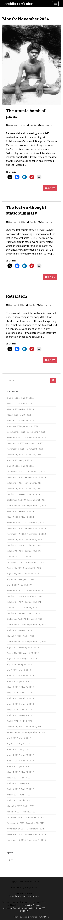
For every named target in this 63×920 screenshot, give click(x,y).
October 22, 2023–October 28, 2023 (24, 545)
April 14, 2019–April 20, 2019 (20, 698)
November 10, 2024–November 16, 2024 (26, 477)
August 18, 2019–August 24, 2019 (23, 653)
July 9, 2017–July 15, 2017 (19, 738)
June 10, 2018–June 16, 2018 (20, 704)
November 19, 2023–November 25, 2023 (26, 528)
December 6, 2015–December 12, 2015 (25, 823)
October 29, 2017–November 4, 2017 (24, 726)
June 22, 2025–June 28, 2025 (20, 466)
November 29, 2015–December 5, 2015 (25, 828)
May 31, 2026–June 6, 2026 (20, 403)
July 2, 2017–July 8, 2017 (18, 743)
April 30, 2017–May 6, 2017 (20, 783)
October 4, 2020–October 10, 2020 (23, 613)
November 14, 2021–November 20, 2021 (26, 590)
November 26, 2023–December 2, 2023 (25, 522)
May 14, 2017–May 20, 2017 (20, 772)
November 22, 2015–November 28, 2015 (26, 834)
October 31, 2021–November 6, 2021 (24, 596)
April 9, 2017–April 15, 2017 (20, 794)
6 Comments (46, 222)
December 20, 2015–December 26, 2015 (26, 817)
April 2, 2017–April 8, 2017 (19, 800)
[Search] (53, 380)
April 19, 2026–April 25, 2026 (20, 420)
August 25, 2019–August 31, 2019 (23, 647)
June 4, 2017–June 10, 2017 (20, 766)
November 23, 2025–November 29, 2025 (26, 437)
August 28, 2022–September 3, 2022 (24, 568)
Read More (50, 188)
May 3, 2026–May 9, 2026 (19, 414)
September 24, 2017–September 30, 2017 (26, 732)
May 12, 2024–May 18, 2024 (20, 517)
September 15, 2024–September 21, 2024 (26, 505)
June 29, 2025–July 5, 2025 (19, 460)
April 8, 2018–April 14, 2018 (20, 721)
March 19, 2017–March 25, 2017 (22, 811)
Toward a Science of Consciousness (24, 896)
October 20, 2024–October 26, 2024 (24, 488)
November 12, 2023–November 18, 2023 (26, 534)
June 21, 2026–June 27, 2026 (20, 397)
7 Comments (46, 125)
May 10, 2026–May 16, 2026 (20, 409)
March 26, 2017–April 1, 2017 (20, 806)
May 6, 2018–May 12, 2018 (20, 709)
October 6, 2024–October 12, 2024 (23, 494)
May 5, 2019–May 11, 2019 (20, 692)
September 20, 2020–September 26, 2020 (26, 624)
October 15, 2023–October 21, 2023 (24, 551)
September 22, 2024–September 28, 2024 (26, 500)
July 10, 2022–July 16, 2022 (19, 585)
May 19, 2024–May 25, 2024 (20, 511)
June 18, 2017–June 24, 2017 (20, 755)
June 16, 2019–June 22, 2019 (20, 675)
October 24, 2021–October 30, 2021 (24, 602)
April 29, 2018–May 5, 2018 (20, 715)
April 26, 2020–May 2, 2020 (20, 630)
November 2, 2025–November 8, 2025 (25, 449)
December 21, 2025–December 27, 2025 (26, 431)
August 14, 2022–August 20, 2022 (23, 573)
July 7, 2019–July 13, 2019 (19, 670)
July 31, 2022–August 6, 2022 (20, 579)
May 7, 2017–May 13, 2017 (20, 777)
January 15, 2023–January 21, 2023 (23, 556)
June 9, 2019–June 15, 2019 (20, 681)
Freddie (33, 125)
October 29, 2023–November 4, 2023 (24, 539)
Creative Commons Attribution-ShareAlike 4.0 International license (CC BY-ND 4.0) (24, 908)
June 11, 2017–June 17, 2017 (20, 760)
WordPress (44, 917)
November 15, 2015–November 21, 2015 (26, 840)
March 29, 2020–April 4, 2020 (20, 636)
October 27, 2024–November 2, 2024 (24, 483)
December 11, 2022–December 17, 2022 (26, 562)
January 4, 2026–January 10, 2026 (22, 426)
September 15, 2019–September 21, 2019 (26, 641)
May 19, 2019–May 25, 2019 (20, 687)
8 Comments (45, 305)
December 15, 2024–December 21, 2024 (26, 471)
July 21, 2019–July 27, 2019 (19, 664)
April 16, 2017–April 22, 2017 (20, 789)
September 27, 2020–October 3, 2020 (24, 619)
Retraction (16, 296)
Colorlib (25, 917)
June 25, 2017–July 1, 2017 (19, 749)
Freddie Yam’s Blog (18, 4)
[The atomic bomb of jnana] (31, 65)
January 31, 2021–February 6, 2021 (23, 607)
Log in (10, 859)
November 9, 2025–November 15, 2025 (26, 443)
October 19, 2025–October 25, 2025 (24, 454)
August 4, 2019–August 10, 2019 (22, 658)
